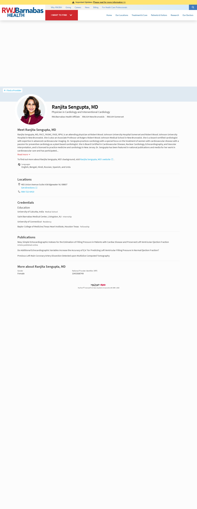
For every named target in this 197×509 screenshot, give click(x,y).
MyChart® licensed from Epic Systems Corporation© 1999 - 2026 (98, 288)
